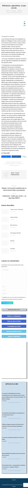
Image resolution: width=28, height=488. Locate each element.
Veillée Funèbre (14, 217)
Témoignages (18, 162)
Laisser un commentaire (14, 165)
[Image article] (5, 211)
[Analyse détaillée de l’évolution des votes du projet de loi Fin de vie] (14, 448)
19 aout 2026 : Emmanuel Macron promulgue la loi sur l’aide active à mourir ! (13, 414)
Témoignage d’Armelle (15, 233)
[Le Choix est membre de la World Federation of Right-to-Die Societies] (14, 483)
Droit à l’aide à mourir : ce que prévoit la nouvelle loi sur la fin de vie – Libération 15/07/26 (13, 466)
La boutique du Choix (14, 326)
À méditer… (12, 248)
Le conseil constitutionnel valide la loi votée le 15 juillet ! (13, 438)
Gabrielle (12, 240)
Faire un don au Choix (14, 321)
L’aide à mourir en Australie (16, 209)
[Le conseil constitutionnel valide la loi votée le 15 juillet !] (14, 433)
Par (10, 163)
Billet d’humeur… (14, 225)
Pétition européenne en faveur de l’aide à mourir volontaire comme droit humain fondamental (13, 425)
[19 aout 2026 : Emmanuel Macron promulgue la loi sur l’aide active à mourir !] (14, 407)
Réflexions (13, 162)
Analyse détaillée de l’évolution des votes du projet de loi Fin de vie (13, 454)
